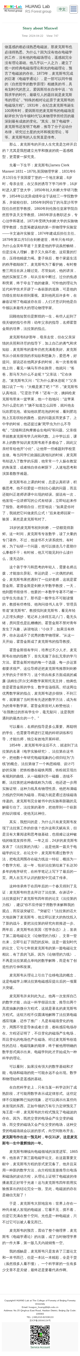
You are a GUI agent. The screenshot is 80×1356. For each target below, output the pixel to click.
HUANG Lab (37, 6)
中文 (62, 9)
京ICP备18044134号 (40, 1320)
